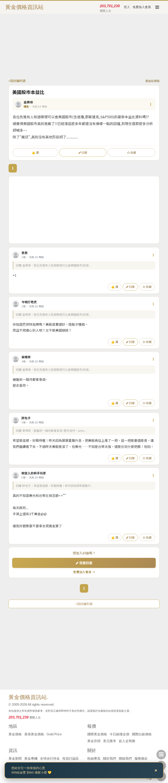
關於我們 (109, 758)
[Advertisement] (84, 47)
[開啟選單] (156, 7)
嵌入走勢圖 (127, 741)
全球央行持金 (50, 758)
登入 (127, 7)
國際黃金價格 (97, 734)
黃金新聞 (15, 758)
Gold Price (54, 734)
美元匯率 (109, 741)
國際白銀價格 (142, 734)
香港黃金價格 (34, 734)
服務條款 (141, 758)
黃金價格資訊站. (28, 697)
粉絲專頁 (93, 758)
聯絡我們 (125, 758)
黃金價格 (15, 734)
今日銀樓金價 (119, 734)
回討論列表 (18, 80)
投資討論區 (70, 758)
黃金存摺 (93, 741)
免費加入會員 (142, 7)
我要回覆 (85, 562)
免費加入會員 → (84, 572)
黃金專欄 (30, 758)
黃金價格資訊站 (24, 7)
